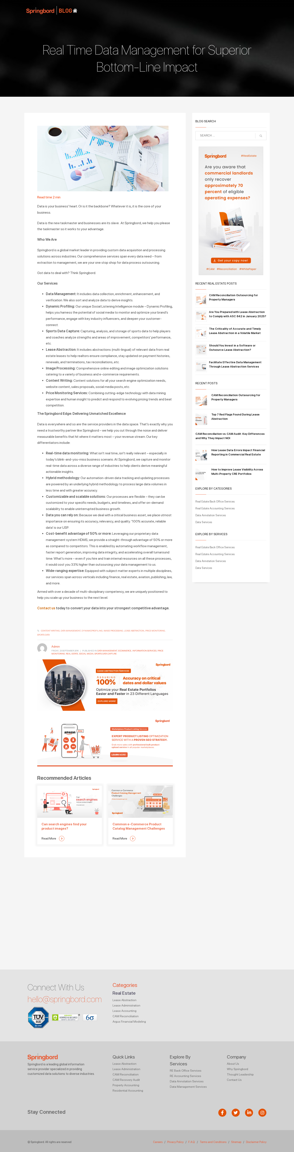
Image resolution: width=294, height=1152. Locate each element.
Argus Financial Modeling (129, 1021)
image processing (113, 630)
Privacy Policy (175, 1142)
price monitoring (155, 630)
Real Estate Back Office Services (215, 501)
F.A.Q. (192, 1142)
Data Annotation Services (210, 515)
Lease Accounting (124, 1011)
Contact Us (234, 1080)
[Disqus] (105, 911)
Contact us (46, 608)
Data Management (107, 650)
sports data (43, 634)
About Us (233, 1063)
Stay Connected (46, 1112)
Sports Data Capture (105, 653)
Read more (49, 838)
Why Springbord (237, 1069)
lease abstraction (134, 630)
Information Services (144, 650)
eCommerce (124, 650)
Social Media (86, 653)
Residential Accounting (128, 1090)
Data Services (203, 522)
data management (70, 630)
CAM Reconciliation (126, 1016)
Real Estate (72, 653)
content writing (50, 630)
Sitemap (236, 1142)
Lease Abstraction (124, 1000)
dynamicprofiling (92, 630)
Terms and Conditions (213, 1142)
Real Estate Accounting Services (215, 508)
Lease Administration (126, 1005)
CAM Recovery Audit (126, 1080)
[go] (260, 135)
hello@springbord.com (65, 999)
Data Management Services (188, 1086)
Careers (157, 1142)
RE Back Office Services (185, 1070)
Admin (55, 646)
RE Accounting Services (185, 1076)
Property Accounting (126, 1085)
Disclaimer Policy (256, 1142)
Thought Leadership (240, 1074)
